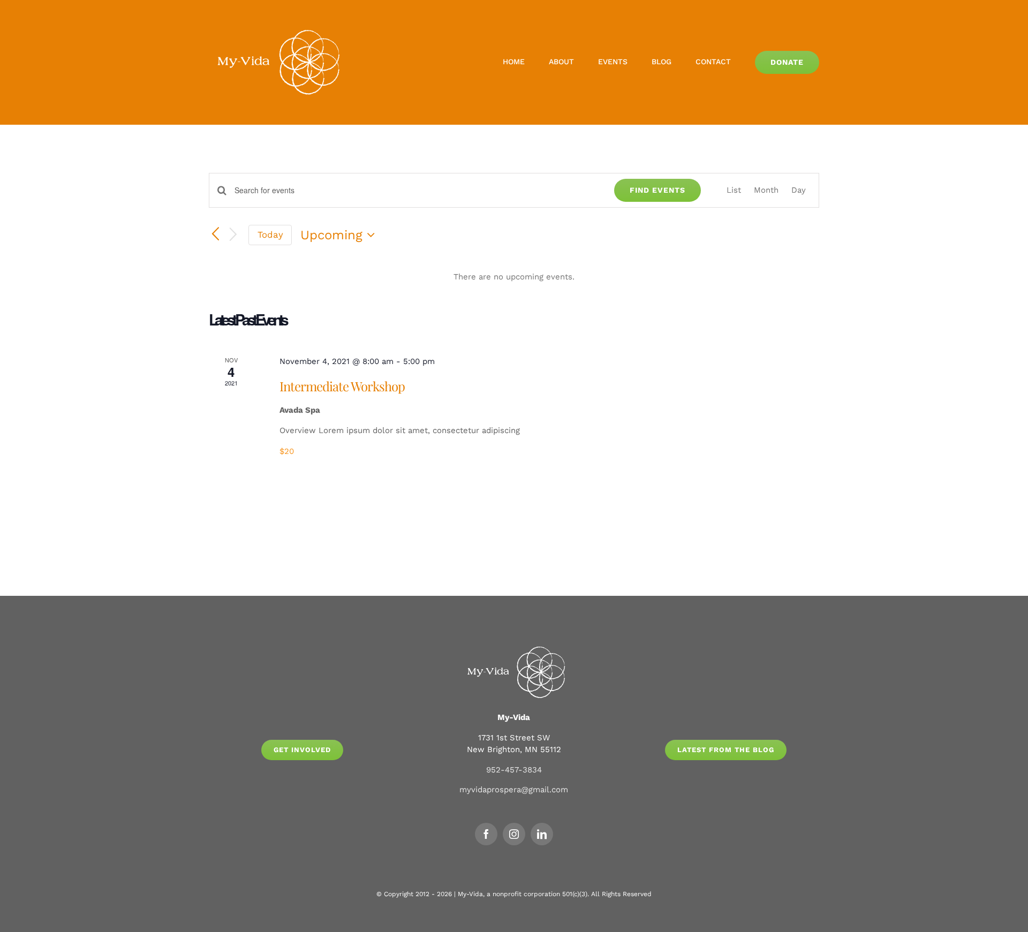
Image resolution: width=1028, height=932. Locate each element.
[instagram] (514, 834)
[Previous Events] (215, 235)
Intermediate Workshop (342, 386)
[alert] (514, 277)
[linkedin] (542, 834)
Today (270, 234)
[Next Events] (233, 235)
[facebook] (486, 834)
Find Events (657, 190)
